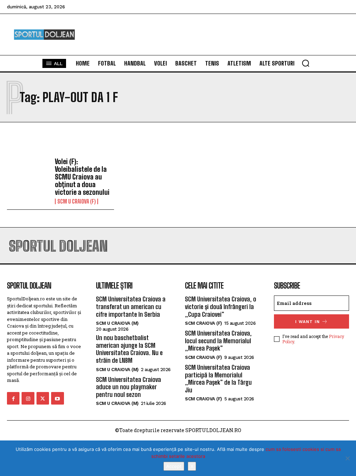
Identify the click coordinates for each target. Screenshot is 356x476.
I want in (307, 321)
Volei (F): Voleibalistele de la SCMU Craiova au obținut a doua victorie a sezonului (82, 176)
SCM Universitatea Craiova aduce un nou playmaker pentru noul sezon (128, 387)
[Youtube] (57, 398)
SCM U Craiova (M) (117, 323)
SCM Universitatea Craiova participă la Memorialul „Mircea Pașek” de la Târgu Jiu (218, 378)
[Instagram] (28, 398)
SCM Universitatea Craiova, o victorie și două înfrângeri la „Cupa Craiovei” (220, 306)
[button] (305, 63)
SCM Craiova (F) (203, 323)
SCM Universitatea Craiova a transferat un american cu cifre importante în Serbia (130, 306)
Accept (173, 466)
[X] (347, 458)
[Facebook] (13, 398)
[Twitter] (43, 398)
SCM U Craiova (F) (76, 201)
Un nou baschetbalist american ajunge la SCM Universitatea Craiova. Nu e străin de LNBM (129, 349)
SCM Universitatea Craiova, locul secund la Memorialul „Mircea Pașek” (218, 340)
